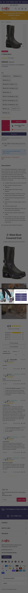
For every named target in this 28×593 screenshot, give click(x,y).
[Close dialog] (27, 290)
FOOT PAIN (21, 294)
